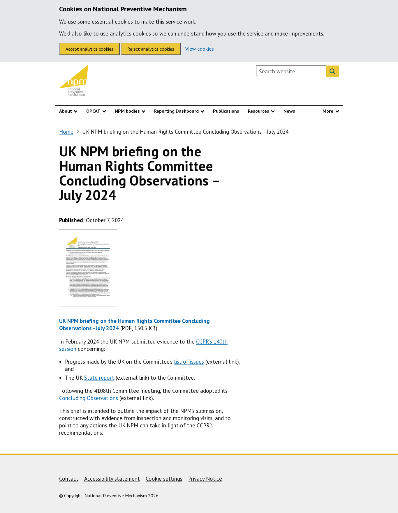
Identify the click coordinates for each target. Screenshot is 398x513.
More (328, 111)
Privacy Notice (205, 478)
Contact (68, 478)
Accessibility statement (112, 478)
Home (66, 131)
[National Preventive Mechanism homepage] (73, 82)
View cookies (199, 48)
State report (99, 377)
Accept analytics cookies (89, 49)
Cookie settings (164, 478)
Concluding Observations (88, 398)
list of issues (189, 361)
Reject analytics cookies (150, 49)
